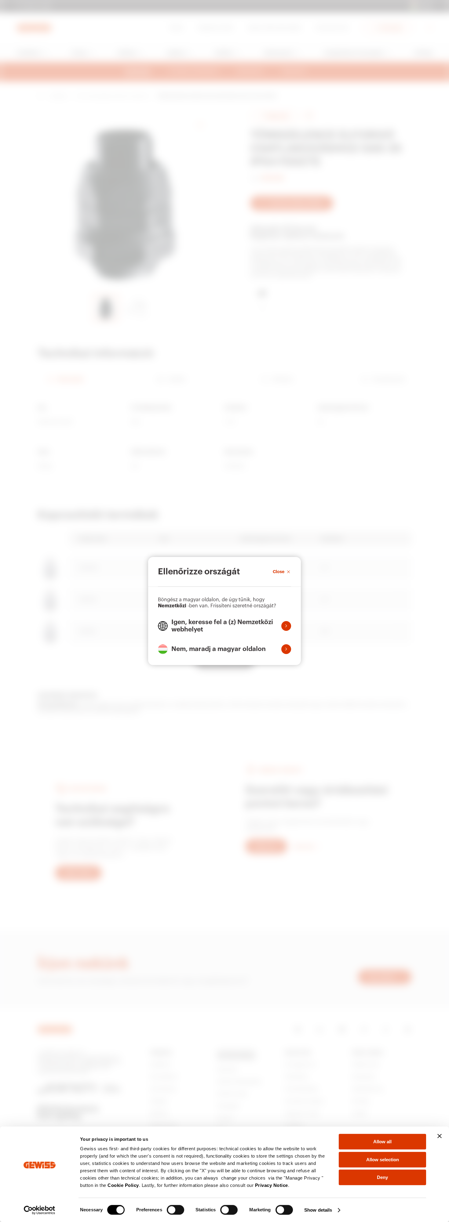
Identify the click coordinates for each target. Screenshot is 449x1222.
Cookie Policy (123, 1185)
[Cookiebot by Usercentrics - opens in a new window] (39, 1210)
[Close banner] (439, 1136)
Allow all (382, 1141)
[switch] (175, 1210)
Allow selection (382, 1159)
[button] (224, 626)
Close (278, 571)
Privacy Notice (271, 1185)
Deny (382, 1177)
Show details (318, 1210)
